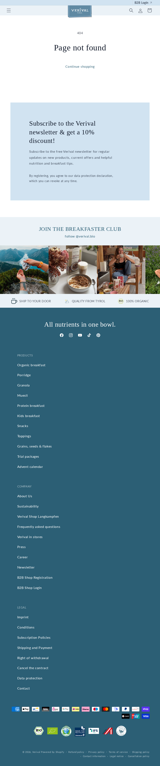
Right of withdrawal (33, 658)
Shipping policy (141, 752)
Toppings (24, 436)
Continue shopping (80, 66)
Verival (36, 752)
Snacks (22, 426)
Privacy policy (96, 752)
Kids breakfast (28, 416)
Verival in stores (30, 537)
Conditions (26, 627)
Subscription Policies (34, 637)
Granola (23, 385)
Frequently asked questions (38, 527)
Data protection (29, 678)
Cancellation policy (139, 756)
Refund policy (76, 752)
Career (22, 557)
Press (21, 547)
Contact (23, 688)
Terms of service (118, 752)
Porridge (24, 375)
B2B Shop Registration (35, 577)
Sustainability (28, 506)
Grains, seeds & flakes (34, 446)
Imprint (23, 617)
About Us (24, 496)
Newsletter (26, 567)
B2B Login (142, 2)
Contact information (94, 756)
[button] (8, 10)
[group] (24, 269)
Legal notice (117, 756)
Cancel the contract (33, 668)
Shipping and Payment (34, 648)
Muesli (22, 395)
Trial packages (28, 456)
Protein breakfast (31, 405)
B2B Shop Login (29, 588)
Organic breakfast (31, 365)
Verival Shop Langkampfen (38, 516)
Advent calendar (30, 467)
